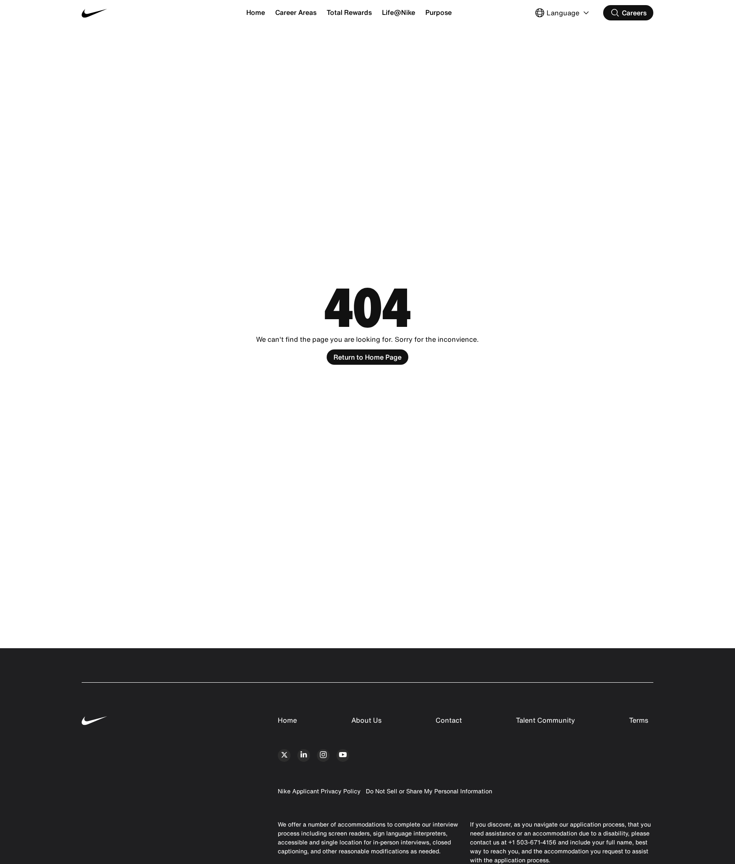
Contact (449, 720)
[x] (284, 755)
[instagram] (323, 755)
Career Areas (295, 12)
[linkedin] (303, 755)
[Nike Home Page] (129, 13)
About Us (366, 720)
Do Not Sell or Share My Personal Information (429, 791)
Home (255, 12)
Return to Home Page (367, 357)
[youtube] (342, 755)
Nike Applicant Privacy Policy (319, 791)
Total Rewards (349, 12)
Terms (638, 720)
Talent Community (545, 720)
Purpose (438, 12)
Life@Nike (398, 12)
